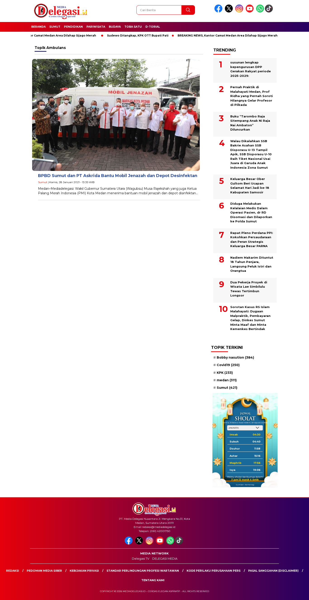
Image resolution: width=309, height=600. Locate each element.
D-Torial (152, 26)
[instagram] (240, 11)
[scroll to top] (296, 593)
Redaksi (12, 570)
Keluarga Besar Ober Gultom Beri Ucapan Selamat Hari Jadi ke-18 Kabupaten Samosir (249, 185)
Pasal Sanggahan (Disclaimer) (273, 570)
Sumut (54, 26)
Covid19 (228, 365)
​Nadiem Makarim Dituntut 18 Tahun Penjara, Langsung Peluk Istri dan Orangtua (251, 264)
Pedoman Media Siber (44, 570)
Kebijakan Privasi (84, 570)
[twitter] (229, 11)
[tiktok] (269, 11)
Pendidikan (73, 26)
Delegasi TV (140, 558)
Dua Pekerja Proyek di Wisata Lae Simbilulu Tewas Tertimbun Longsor (248, 288)
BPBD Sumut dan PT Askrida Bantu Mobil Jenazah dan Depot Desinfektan (117, 175)
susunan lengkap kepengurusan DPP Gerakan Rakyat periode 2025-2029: (250, 69)
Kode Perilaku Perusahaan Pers (213, 570)
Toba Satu (133, 26)
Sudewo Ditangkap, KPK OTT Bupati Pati (123, 35)
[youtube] (250, 11)
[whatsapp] (260, 11)
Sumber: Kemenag (245, 484)
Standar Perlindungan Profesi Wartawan (143, 570)
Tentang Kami (152, 580)
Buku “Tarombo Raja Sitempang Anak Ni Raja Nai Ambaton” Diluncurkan (250, 122)
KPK (225, 373)
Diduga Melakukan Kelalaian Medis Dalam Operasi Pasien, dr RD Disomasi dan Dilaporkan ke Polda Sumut (251, 212)
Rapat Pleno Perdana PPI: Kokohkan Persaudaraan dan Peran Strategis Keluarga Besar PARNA (251, 239)
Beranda (38, 26)
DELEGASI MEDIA (164, 558)
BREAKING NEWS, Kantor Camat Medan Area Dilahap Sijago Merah (213, 35)
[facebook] (219, 11)
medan (227, 380)
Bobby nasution (235, 357)
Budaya (115, 26)
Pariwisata (95, 26)
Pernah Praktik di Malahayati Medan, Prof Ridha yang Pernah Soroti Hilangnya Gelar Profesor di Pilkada (251, 96)
